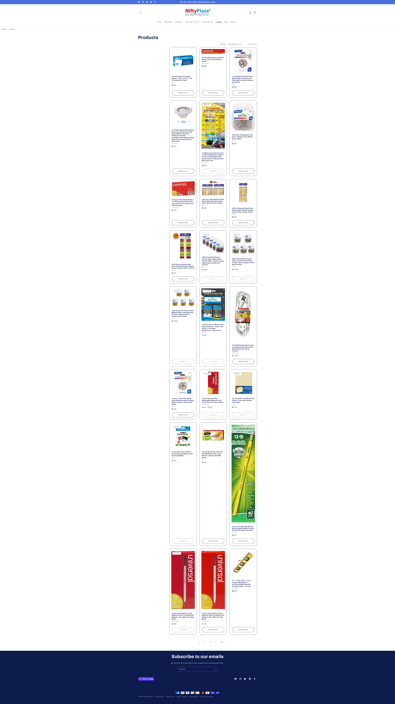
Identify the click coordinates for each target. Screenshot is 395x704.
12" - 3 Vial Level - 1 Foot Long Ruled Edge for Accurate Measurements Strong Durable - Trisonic (241, 583)
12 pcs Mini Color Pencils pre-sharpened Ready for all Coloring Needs (182, 453)
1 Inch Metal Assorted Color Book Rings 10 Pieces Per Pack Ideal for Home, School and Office (243, 79)
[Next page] (227, 642)
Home (4, 29)
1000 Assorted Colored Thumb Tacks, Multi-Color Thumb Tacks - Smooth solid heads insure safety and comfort (213, 261)
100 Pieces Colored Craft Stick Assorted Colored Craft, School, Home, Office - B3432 (183, 266)
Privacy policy (170, 696)
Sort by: (223, 44)
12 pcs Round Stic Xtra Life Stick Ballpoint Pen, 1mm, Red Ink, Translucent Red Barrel (212, 454)
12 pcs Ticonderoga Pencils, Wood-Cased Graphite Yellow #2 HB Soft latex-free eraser (243, 528)
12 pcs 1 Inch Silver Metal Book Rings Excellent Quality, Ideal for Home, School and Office (183, 401)
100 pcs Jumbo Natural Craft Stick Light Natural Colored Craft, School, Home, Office (213, 201)
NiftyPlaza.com (148, 696)
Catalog (12, 29)
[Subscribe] (214, 669)
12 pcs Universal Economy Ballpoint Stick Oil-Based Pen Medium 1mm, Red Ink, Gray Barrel (213, 616)
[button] (140, 12)
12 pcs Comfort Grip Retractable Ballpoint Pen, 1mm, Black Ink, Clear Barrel (212, 400)
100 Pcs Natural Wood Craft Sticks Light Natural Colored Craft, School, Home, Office (242, 210)
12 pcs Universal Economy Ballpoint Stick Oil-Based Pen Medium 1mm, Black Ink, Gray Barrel (183, 616)
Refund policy (159, 696)
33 (222, 642)
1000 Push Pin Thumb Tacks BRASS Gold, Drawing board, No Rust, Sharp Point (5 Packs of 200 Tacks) (183, 313)
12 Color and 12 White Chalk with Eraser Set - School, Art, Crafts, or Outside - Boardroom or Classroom (213, 327)
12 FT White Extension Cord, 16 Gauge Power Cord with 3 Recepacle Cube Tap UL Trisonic (243, 348)
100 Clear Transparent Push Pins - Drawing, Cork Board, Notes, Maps (242, 137)
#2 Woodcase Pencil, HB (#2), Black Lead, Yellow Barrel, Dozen (213, 59)
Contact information (207, 696)
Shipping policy (194, 696)
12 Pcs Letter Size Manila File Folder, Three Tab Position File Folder (243, 400)
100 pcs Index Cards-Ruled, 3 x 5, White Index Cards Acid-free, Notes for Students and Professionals (183, 202)
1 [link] (198, 642)
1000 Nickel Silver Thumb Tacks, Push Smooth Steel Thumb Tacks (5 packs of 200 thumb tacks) (243, 261)
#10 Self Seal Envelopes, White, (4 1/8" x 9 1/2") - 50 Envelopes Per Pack (182, 78)
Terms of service (182, 696)
